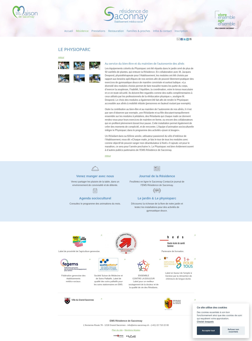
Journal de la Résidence (157, 176)
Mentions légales (132, 330)
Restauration (116, 31)
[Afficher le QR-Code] (190, 39)
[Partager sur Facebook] (182, 39)
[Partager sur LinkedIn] (187, 39)
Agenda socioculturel (95, 198)
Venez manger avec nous (95, 176)
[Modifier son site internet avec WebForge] (118, 336)
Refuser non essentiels (233, 330)
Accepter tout (208, 330)
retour (61, 57)
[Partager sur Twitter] (184, 39)
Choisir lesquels (205, 321)
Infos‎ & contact (162, 31)
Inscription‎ (181, 31)
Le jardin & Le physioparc (157, 198)
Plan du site (117, 330)
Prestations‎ (98, 31)
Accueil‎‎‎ (68, 31)
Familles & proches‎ (138, 31)
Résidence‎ (82, 31)
